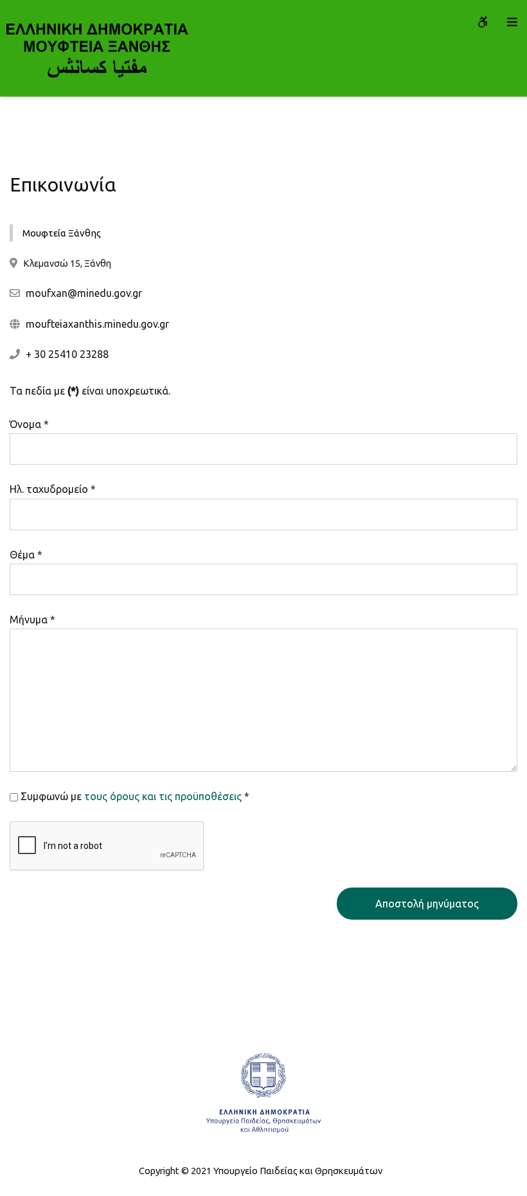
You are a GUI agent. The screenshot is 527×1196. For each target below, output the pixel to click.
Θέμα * (26, 554)
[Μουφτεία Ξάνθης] (96, 48)
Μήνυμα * (32, 619)
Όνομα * (29, 424)
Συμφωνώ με (135, 796)
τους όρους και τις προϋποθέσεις (163, 796)
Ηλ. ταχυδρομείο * (53, 489)
